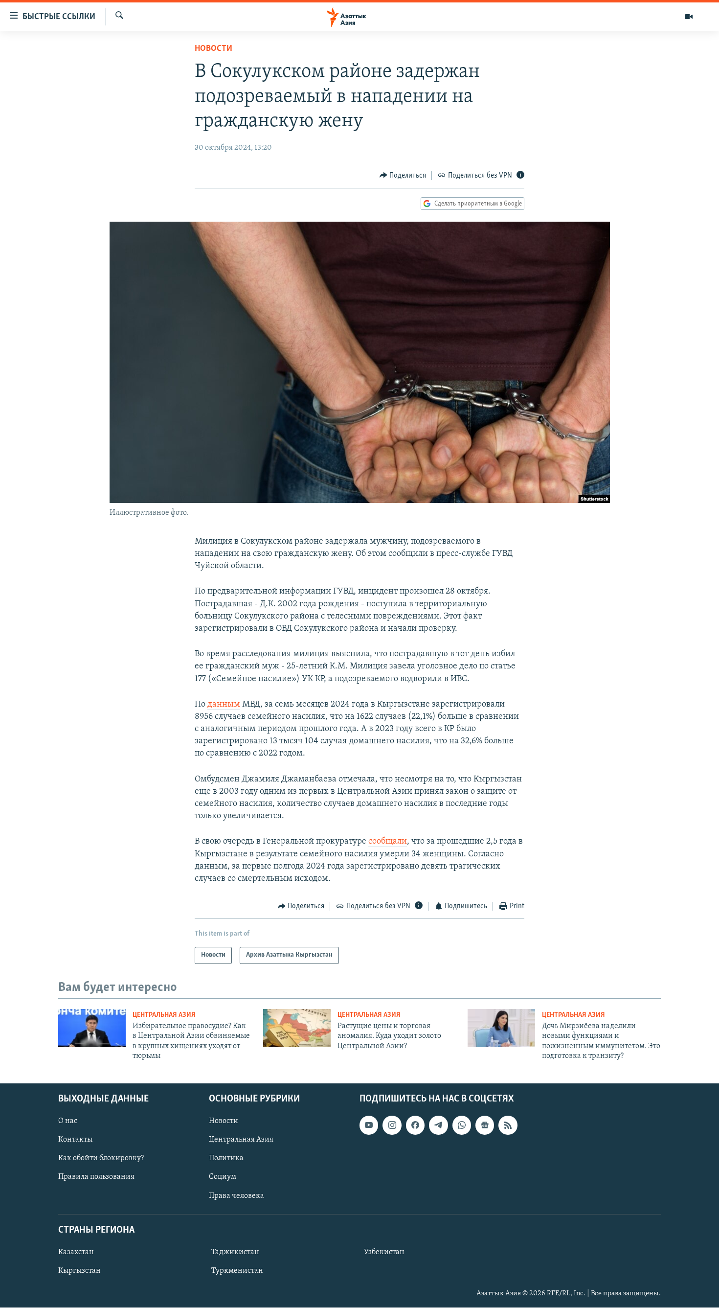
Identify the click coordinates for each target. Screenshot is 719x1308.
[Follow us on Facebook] (415, 1125)
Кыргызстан (79, 1271)
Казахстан (76, 1252)
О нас (67, 1121)
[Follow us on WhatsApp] (461, 1125)
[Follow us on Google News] (484, 1125)
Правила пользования (96, 1177)
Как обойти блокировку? (101, 1159)
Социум (222, 1177)
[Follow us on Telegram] (438, 1125)
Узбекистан (384, 1252)
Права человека (236, 1196)
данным (223, 704)
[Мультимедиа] (688, 16)
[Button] (403, 175)
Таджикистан (235, 1252)
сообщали (387, 841)
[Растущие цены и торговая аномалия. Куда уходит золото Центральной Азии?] (297, 1028)
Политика (226, 1159)
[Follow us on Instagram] (391, 1125)
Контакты (75, 1140)
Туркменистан (237, 1271)
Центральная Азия (164, 1015)
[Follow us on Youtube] (369, 1125)
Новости (213, 49)
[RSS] (507, 1125)
